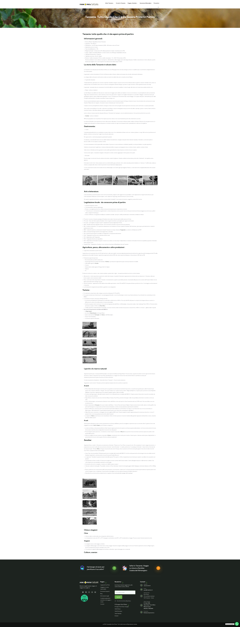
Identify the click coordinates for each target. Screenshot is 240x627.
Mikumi (122, 431)
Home (105, 19)
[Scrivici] (141, 589)
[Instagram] (89, 592)
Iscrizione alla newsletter (121, 589)
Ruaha (109, 435)
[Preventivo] (141, 612)
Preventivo (146, 611)
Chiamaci (145, 584)
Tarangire (97, 405)
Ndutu (92, 415)
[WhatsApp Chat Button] (237, 624)
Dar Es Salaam (97, 425)
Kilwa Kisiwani (93, 313)
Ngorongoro (89, 311)
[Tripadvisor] (92, 592)
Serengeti (97, 314)
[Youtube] (83, 592)
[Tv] (95, 592)
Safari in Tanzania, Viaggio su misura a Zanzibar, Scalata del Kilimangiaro (139, 568)
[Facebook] (86, 592)
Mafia (98, 448)
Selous (103, 314)
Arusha (96, 263)
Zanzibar (87, 115)
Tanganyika (122, 229)
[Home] (89, 4)
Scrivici (145, 588)
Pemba (107, 261)
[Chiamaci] (141, 585)
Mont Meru (102, 305)
